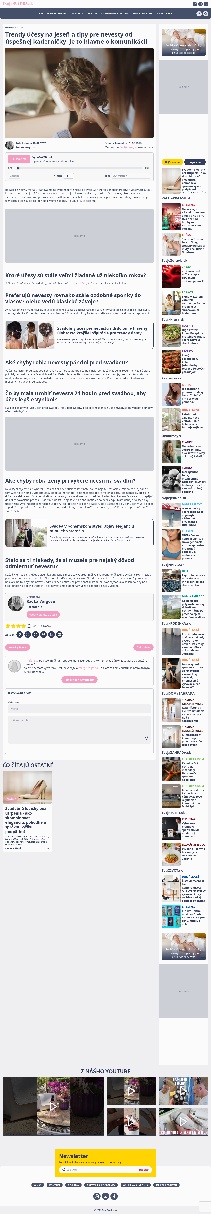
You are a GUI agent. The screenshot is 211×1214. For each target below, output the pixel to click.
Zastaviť (14, 175)
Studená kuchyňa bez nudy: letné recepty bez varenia (193, 853)
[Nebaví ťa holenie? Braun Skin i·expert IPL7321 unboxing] (131, 1122)
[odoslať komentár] (146, 738)
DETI (185, 571)
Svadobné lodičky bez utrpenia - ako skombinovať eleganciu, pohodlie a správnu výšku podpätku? (194, 179)
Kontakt (54, 1185)
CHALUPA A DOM (193, 759)
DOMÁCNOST (190, 410)
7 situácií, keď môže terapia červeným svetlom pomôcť (192, 276)
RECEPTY (187, 326)
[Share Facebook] (19, 634)
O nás (37, 1185)
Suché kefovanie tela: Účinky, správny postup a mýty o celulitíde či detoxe (193, 245)
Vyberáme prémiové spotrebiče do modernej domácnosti (191, 830)
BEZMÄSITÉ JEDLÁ (193, 845)
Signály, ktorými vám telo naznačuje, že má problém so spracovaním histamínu (193, 305)
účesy (83, 283)
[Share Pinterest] (43, 634)
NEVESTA (78, 13)
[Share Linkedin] (51, 634)
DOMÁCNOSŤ (190, 630)
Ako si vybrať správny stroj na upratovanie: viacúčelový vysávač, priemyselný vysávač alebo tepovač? (192, 676)
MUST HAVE (164, 13)
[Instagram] (206, 4)
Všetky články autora (43, 614)
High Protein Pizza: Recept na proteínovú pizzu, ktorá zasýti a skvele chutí (193, 336)
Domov (9, 27)
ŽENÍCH (92, 13)
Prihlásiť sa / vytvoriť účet (79, 679)
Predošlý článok (18, 647)
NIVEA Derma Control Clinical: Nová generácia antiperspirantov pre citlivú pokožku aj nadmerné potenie (193, 547)
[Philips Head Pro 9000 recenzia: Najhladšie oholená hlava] (183, 1091)
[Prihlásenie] (199, 13)
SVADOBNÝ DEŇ (143, 13)
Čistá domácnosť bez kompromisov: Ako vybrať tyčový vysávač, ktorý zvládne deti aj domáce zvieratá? (194, 890)
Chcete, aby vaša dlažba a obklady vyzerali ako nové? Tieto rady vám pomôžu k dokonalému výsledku (193, 643)
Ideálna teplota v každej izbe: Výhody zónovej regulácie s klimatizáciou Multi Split (193, 798)
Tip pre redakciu (166, 1185)
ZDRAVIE (187, 267)
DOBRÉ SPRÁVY (192, 504)
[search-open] (205, 13)
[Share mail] (59, 634)
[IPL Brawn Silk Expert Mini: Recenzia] (183, 1122)
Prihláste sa (31, 660)
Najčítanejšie (172, 162)
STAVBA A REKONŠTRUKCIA (193, 701)
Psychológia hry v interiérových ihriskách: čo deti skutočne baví (193, 580)
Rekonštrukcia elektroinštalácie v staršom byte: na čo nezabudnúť (193, 714)
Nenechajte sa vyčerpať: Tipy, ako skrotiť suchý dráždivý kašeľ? (193, 451)
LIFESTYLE (188, 205)
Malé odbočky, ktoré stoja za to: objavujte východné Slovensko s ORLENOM (193, 517)
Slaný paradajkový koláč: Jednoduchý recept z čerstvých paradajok (193, 364)
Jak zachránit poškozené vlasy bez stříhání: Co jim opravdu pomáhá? (192, 395)
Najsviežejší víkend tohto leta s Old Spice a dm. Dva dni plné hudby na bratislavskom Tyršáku (193, 218)
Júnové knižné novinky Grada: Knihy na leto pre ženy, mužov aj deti (193, 917)
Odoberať (144, 1169)
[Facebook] (195, 4)
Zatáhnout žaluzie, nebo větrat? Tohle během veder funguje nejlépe (192, 421)
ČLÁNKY (187, 442)
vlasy (68, 378)
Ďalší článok (143, 647)
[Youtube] (200, 4)
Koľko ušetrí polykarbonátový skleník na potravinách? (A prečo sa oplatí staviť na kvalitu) (193, 609)
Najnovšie (195, 162)
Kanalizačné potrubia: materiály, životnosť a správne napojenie (190, 771)
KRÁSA (186, 235)
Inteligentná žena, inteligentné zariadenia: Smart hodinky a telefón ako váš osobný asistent (194, 481)
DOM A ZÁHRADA (193, 596)
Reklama (73, 1185)
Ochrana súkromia (135, 1185)
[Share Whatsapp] (27, 634)
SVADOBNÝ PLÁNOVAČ (53, 13)
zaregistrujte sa (88, 668)
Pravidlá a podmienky (101, 1185)
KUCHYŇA (188, 819)
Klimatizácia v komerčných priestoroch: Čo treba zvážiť (192, 739)
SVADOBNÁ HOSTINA (115, 13)
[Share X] (35, 634)
